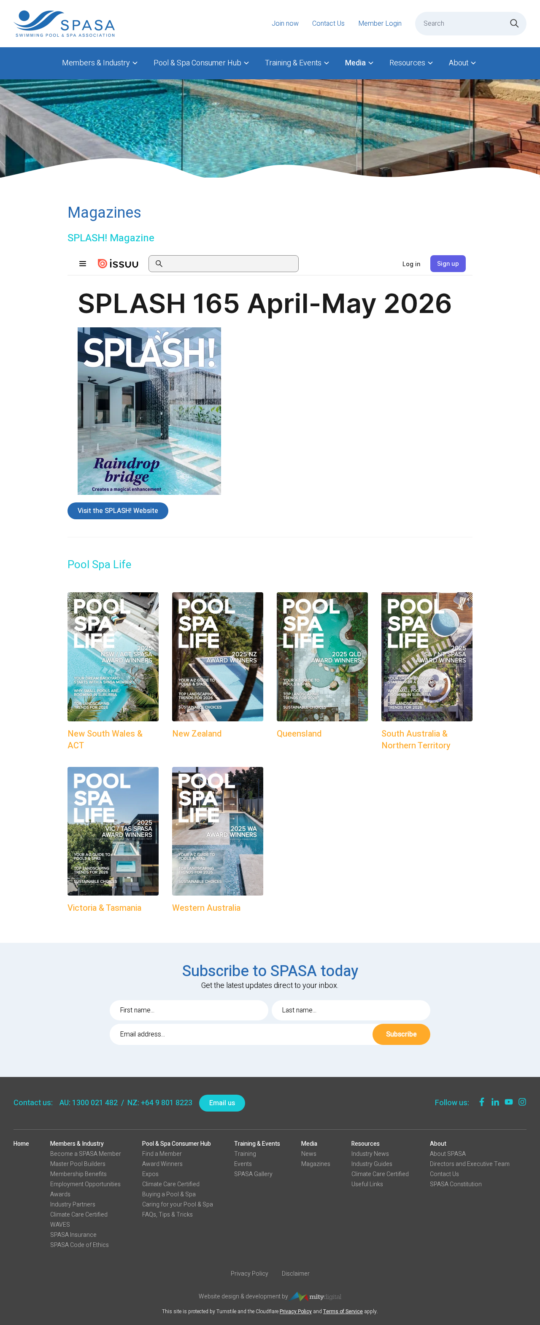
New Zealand (196, 734)
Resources (407, 63)
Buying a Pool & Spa (169, 1194)
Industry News (370, 1154)
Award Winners (162, 1164)
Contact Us (328, 24)
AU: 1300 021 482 (88, 1103)
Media (355, 63)
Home (21, 1143)
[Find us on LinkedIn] (495, 1102)
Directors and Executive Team (470, 1164)
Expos (150, 1174)
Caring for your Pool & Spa (177, 1204)
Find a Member (162, 1154)
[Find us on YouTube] (509, 1102)
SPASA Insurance (73, 1235)
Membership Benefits (78, 1174)
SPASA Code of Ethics (79, 1245)
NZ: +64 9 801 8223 (159, 1103)
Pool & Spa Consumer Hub (197, 63)
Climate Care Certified (79, 1214)
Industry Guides (371, 1164)
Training (245, 1154)
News (308, 1154)
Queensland (299, 734)
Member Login (380, 24)
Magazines (315, 1164)
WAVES (60, 1224)
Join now (285, 24)
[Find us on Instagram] (522, 1102)
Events (243, 1164)
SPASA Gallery (253, 1174)
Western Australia (206, 908)
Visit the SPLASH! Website (118, 511)
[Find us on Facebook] (482, 1102)
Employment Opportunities (85, 1184)
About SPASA (448, 1154)
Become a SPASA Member (85, 1154)
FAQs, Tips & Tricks (167, 1214)
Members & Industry (96, 63)
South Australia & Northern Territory (416, 740)
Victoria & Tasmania (104, 908)
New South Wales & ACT (105, 740)
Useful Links (367, 1184)
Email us (222, 1103)
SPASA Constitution (456, 1184)
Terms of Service (343, 1311)
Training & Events (293, 63)
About (458, 63)
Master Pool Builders (77, 1164)
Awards (60, 1194)
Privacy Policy (249, 1274)
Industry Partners (72, 1204)
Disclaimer (296, 1274)
